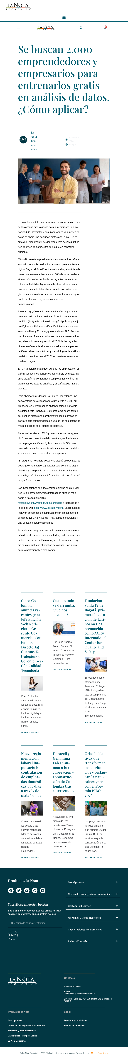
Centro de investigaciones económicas (89, 894)
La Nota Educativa (78, 941)
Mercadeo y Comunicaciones (84, 917)
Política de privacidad (74, 1025)
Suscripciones (76, 882)
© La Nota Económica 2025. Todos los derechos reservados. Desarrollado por (64, 1053)
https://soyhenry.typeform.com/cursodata (40, 503)
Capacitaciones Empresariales (85, 929)
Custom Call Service (79, 905)
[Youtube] (27, 890)
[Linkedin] (42, 890)
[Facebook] (11, 890)
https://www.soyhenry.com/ (48, 508)
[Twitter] (19, 890)
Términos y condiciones (75, 1020)
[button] (64, 17)
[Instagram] (34, 890)
